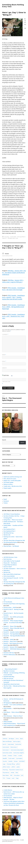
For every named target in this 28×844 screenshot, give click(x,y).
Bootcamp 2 (14, 747)
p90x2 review (6, 767)
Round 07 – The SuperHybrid (11, 634)
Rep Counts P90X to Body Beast (12, 574)
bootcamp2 (6, 747)
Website (4, 367)
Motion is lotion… (8, 484)
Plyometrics (6, 772)
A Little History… (8, 790)
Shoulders (17, 775)
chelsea (10, 755)
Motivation (7, 570)
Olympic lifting (11, 764)
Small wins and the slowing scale (13, 476)
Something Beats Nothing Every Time (10, 840)
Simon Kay (6, 236)
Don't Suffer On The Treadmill (12, 561)
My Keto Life (7, 535)
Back (14, 238)
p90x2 (18, 764)
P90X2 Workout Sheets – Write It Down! (14, 723)
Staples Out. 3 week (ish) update (12, 480)
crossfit (20, 755)
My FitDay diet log (8, 533)
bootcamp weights (19, 752)
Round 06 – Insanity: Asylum (11, 632)
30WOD (5, 738)
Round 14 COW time (9, 652)
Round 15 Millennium (9, 654)
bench (4, 744)
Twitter (6, 503)
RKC (11, 775)
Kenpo (16, 761)
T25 (4, 778)
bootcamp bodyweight (17, 750)
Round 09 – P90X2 (9, 639)
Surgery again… (8, 488)
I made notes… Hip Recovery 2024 (13, 486)
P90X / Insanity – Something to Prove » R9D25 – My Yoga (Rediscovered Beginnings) (13, 306)
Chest (16, 238)
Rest (17, 772)
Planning (5, 769)
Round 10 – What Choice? (10, 641)
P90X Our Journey (8, 678)
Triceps (8, 778)
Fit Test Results (8, 602)
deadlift (5, 758)
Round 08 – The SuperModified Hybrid (14, 635)
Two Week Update (8, 482)
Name (4, 354)
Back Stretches (8, 559)
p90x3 (13, 767)
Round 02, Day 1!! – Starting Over (12, 609)
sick (22, 775)
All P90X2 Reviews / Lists (10, 557)
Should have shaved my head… (12, 684)
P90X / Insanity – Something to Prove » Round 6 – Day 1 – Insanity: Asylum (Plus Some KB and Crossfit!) (13, 297)
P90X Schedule (8, 708)
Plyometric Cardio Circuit (16, 769)
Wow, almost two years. (10, 478)
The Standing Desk (9, 583)
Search (4, 440)
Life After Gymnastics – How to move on (15, 568)
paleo (18, 767)
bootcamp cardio (7, 752)
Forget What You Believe (10, 564)
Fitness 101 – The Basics (10, 563)
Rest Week (6, 775)
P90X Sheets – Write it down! (11, 712)
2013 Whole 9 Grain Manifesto (12, 514)
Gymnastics (19, 758)
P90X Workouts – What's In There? (13, 716)
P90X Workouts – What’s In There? (13, 797)
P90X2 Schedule (8, 721)
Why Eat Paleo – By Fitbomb (11, 546)
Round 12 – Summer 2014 (10, 647)
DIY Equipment (8, 702)
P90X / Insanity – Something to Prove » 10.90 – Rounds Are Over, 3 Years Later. (13, 316)
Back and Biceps (7, 741)
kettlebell (22, 761)
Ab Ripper (10, 238)
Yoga (17, 778)
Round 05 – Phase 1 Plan (10, 626)
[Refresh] (12, 375)
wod (13, 778)
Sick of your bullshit (9, 576)
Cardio (4, 755)
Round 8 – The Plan (9, 799)
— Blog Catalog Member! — (11, 669)
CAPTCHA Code (6, 381)
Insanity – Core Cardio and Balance (13, 704)
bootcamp (18, 744)
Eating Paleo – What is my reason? (13, 519)
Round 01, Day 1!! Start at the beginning (14, 603)
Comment (5, 334)
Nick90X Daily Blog (9, 676)
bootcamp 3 (6, 750)
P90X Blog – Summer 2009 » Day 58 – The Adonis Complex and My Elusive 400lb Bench (14, 272)
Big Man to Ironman (9, 671)
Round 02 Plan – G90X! (10, 607)
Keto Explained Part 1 (9, 529)
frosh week (11, 758)
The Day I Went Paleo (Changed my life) (14, 540)
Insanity (10, 761)
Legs (4, 764)
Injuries (5, 761)
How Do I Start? (8, 566)
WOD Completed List (9, 725)
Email (4, 361)
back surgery (16, 741)
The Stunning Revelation (10, 542)
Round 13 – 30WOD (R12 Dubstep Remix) (14, 649)
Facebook (6, 501)
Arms (17, 738)
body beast (11, 744)
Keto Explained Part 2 (9, 531)
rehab (12, 772)
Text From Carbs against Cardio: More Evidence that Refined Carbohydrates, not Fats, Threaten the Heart (14, 803)
